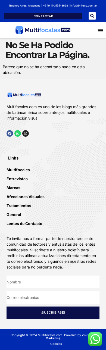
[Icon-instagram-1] (24, 143)
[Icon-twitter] (16, 143)
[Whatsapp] (17, 133)
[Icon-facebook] (8, 143)
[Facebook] (10, 133)
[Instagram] (25, 133)
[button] (92, 16)
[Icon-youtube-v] (32, 143)
